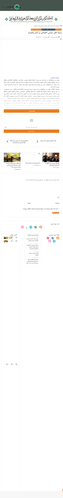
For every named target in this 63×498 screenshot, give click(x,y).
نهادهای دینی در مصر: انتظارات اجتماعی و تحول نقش (52, 164)
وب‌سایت (57, 203)
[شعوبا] (13, 7)
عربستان (40, 30)
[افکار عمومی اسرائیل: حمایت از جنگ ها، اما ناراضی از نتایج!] (10, 241)
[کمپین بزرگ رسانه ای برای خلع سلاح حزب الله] (15, 238)
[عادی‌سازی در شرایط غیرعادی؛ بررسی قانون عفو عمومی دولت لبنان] (15, 241)
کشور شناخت (34, 30)
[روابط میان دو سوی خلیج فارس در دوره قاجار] (10, 238)
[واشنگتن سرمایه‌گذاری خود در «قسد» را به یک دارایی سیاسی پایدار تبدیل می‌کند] (12, 162)
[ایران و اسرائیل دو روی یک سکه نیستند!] (15, 364)
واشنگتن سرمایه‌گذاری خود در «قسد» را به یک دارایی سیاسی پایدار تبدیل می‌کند (13, 165)
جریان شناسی (58, 30)
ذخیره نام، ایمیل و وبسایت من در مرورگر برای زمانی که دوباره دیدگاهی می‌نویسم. (40, 209)
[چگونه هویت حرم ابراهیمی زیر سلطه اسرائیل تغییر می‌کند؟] (10, 364)
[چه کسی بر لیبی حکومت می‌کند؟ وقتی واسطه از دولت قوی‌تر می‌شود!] (6, 364)
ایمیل (28, 203)
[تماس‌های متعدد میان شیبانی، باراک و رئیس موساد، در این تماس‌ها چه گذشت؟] (6, 242)
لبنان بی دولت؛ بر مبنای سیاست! (32, 163)
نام (58, 197)
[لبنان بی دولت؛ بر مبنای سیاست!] (31, 154)
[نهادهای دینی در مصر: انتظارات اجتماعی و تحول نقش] (50, 162)
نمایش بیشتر (32, 111)
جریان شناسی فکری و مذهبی (48, 30)
